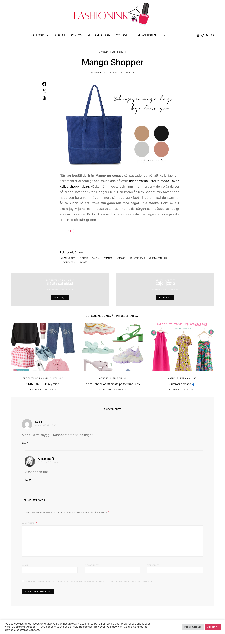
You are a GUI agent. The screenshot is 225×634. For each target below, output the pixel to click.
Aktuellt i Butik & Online (113, 52)
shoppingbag (138, 258)
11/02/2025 (50, 389)
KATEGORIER (40, 35)
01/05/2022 (189, 389)
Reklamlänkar (98, 35)
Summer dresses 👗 (182, 384)
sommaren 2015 (158, 258)
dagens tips (68, 258)
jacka (96, 258)
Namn (25, 565)
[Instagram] (198, 35)
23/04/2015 (111, 72)
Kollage (58, 378)
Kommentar (28, 523)
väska (84, 262)
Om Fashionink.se (148, 35)
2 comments (127, 72)
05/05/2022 (120, 389)
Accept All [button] (212, 626)
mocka (122, 258)
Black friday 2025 (68, 35)
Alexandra (97, 72)
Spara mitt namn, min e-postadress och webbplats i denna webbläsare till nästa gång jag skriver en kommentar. (90, 582)
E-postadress (92, 565)
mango (109, 258)
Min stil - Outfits (165, 280)
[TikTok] (202, 35)
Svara (25, 443)
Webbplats (153, 565)
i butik (84, 258)
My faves (123, 35)
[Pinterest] (207, 35)
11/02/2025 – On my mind (42, 384)
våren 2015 (70, 262)
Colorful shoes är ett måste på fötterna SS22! (112, 384)
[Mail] (193, 35)
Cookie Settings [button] (192, 626)
